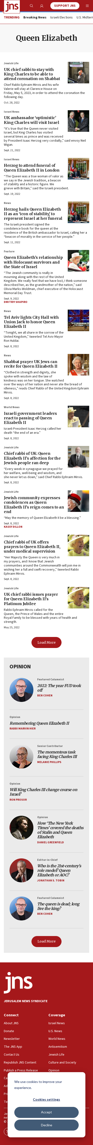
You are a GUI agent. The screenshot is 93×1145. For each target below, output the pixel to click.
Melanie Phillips (49, 762)
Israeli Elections (61, 18)
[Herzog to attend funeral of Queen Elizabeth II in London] (78, 168)
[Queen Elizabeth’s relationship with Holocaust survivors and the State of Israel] (78, 261)
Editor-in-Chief (47, 860)
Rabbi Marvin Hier (23, 729)
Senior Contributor (50, 746)
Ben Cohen (44, 696)
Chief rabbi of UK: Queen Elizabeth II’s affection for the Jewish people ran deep (32, 458)
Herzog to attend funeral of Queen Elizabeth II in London (31, 167)
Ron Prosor (18, 800)
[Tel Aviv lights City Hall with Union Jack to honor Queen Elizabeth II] (78, 320)
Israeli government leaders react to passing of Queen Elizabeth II (30, 418)
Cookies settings (46, 1099)
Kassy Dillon (13, 527)
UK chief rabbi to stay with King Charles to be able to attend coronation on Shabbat (32, 74)
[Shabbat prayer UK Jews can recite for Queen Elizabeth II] (78, 365)
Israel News (11, 112)
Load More (46, 642)
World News (12, 407)
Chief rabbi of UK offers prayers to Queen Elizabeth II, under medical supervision (32, 547)
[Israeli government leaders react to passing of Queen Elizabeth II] (78, 416)
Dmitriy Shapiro (15, 302)
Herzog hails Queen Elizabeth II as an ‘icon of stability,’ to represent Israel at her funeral (33, 214)
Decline (46, 1125)
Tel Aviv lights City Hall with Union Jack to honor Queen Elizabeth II (31, 322)
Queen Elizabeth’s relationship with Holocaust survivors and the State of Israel (33, 262)
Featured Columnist (50, 679)
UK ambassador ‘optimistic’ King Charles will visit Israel (31, 120)
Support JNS (65, 5)
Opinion (15, 717)
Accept (46, 1112)
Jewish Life (11, 63)
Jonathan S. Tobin (50, 881)
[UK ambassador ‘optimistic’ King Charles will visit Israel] (78, 121)
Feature (9, 251)
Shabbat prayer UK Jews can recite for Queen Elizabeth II (30, 364)
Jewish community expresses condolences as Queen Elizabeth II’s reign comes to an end (34, 504)
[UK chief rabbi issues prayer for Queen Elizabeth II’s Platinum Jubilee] (78, 597)
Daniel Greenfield (50, 842)
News (7, 203)
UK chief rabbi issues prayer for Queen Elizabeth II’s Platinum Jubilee (31, 599)
